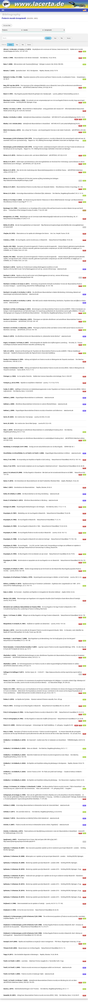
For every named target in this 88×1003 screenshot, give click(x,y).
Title (23, 44)
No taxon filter (7, 25)
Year (17, 44)
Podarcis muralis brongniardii (14, 18)
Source (29, 44)
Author (10, 44)
